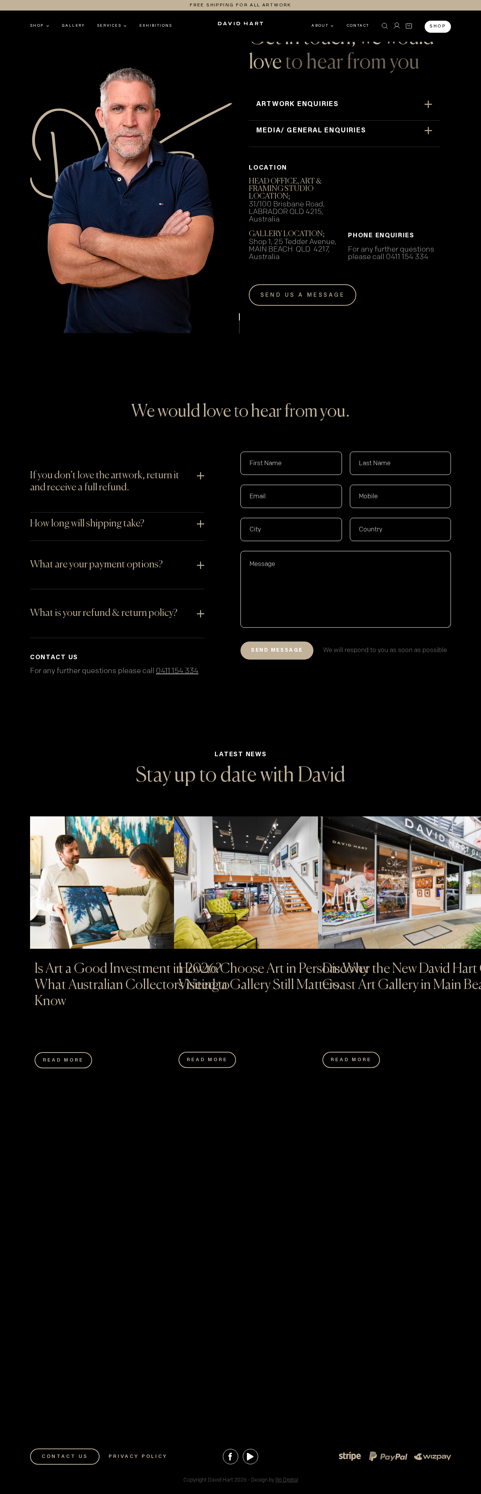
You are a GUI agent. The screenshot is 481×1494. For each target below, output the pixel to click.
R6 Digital (286, 1480)
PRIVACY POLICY (138, 1456)
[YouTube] (250, 1456)
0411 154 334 (407, 256)
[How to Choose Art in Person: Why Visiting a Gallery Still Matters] (276, 882)
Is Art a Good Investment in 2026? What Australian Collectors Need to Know (132, 985)
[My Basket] (409, 26)
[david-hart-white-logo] (240, 26)
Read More (63, 1060)
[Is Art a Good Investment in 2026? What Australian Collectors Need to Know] (132, 882)
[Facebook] (230, 1456)
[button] (385, 26)
